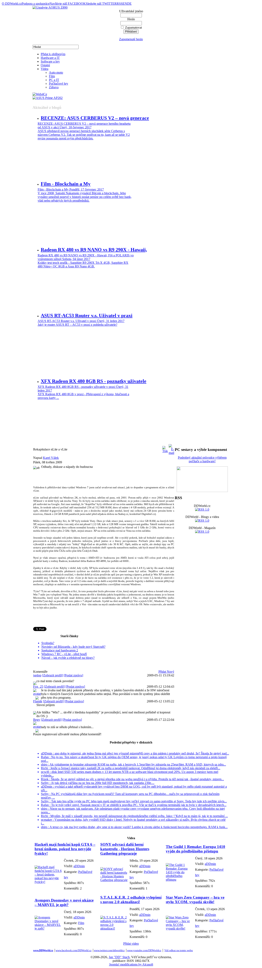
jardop (37, 675)
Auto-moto (56, 72)
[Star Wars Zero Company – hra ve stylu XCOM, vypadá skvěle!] (179, 928)
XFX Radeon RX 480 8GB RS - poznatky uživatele (93, 381)
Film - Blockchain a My (65, 183)
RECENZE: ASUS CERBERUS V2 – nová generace (95, 118)
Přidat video (131, 943)
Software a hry (50, 61)
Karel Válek (51, 457)
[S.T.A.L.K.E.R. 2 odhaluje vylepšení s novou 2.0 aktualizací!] (114, 928)
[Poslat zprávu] (73, 675)
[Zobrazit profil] (52, 675)
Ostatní (45, 65)
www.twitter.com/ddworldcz (109, 950)
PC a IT (54, 80)
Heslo (131, 19)
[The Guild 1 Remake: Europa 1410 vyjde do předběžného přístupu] (179, 879)
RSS (120, 3)
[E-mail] (171, 448)
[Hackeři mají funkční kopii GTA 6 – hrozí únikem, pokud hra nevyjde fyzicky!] (48, 882)
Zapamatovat (133, 27)
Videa (44, 69)
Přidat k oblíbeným (53, 54)
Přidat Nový (166, 671)
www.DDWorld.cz (43, 950)
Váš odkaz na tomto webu (178, 950)
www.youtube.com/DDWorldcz (144, 950)
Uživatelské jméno (131, 11)
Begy (36, 719)
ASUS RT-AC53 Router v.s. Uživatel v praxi (86, 315)
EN (125, 3)
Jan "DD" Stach (119, 957)
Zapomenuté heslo (131, 39)
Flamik (37, 701)
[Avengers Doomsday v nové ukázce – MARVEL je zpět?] (48, 928)
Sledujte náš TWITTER (101, 3)
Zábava (54, 87)
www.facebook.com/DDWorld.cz (73, 950)
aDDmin (79, 866)
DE (129, 3)
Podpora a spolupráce (36, 3)
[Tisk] (165, 448)
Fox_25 (38, 686)
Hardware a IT (50, 58)
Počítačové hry (58, 83)
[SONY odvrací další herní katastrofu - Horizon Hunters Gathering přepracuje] (114, 880)
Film (52, 76)
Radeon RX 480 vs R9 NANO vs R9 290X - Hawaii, (94, 249)
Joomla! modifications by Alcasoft (131, 964)
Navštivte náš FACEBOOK (68, 3)
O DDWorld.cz (12, 3)
